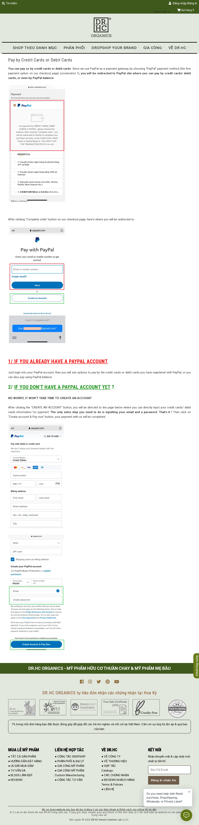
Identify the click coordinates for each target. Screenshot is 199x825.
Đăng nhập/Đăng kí (184, 3)
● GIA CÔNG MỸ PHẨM (69, 766)
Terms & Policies (112, 784)
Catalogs (107, 770)
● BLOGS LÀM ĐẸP (20, 775)
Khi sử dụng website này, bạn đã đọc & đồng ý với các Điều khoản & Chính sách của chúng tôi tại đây (99, 809)
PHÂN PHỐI (74, 48)
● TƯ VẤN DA (16, 770)
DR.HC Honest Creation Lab (106, 819)
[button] (162, 12)
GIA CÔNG (152, 48)
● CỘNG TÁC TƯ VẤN (68, 780)
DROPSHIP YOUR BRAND (114, 48)
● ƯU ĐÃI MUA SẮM (20, 766)
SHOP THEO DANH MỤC (35, 48)
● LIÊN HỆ (107, 789)
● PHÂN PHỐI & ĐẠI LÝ (69, 761)
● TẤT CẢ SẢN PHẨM (22, 756)
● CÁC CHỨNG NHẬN (115, 775)
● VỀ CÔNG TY (110, 756)
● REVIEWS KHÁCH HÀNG (118, 780)
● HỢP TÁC (108, 766)
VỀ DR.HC (177, 48)
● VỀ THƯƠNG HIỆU (114, 761)
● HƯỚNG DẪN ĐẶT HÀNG (25, 761)
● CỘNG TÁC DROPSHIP (70, 756)
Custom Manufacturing (69, 775)
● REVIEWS (15, 780)
